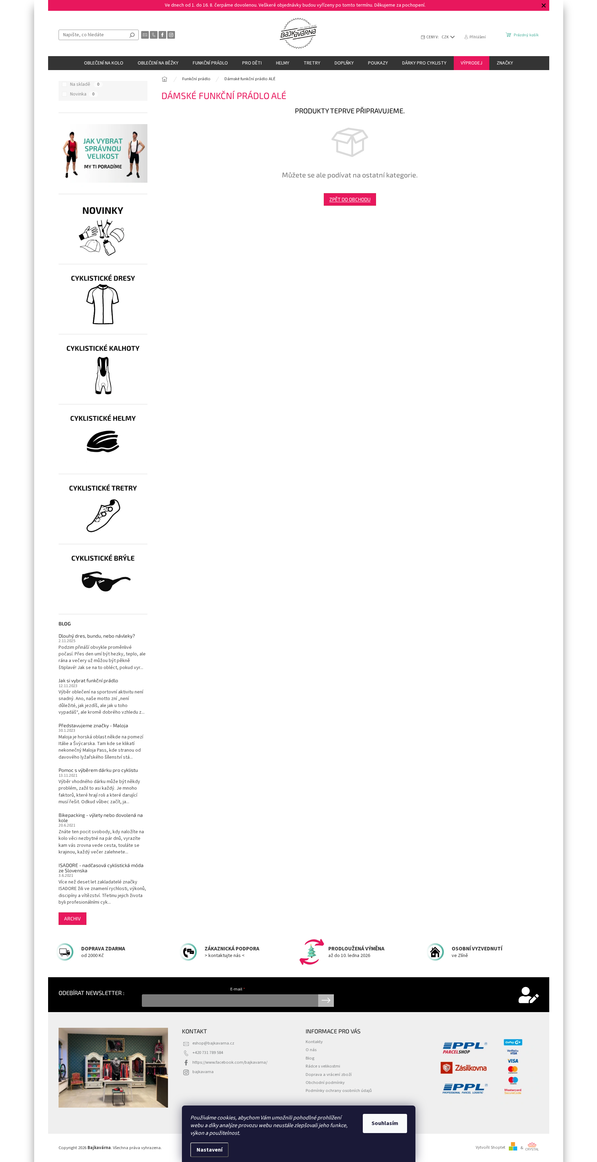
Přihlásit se (326, 1000)
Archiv (72, 918)
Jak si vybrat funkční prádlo (88, 680)
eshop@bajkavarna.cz (213, 1043)
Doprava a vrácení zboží (329, 1074)
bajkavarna (203, 1072)
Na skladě (84, 84)
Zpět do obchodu (349, 199)
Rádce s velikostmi (323, 1066)
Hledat (132, 34)
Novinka (82, 94)
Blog (310, 1058)
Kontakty (314, 1042)
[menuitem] (103, 63)
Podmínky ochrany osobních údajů (339, 1090)
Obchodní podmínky (325, 1082)
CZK (446, 37)
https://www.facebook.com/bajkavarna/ (229, 1062)
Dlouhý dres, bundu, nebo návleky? (97, 635)
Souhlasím (385, 1123)
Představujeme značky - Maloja (93, 725)
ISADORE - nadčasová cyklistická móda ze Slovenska (101, 868)
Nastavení (209, 1150)
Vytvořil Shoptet (490, 1148)
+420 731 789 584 (207, 1052)
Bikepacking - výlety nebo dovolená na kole (101, 817)
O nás (311, 1050)
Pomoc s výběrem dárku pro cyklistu (98, 770)
